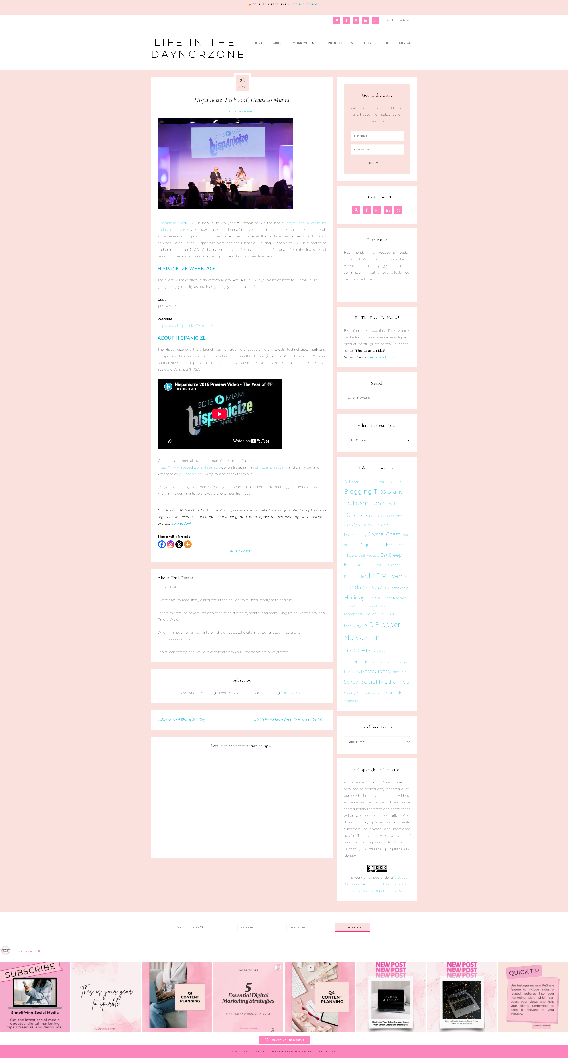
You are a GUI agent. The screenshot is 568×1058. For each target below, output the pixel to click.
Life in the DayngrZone (198, 48)
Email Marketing (387, 565)
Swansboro (375, 693)
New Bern (378, 651)
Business (357, 514)
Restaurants (375, 671)
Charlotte (395, 516)
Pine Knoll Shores (383, 662)
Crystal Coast (383, 534)
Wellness (351, 701)
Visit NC (394, 692)
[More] (188, 544)
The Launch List (381, 357)
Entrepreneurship (241, 111)
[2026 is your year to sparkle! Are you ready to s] (106, 997)
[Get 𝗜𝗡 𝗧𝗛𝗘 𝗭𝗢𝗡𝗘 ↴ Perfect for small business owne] (35, 997)
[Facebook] (162, 544)
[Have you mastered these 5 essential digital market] (248, 997)
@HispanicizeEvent (271, 467)
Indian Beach (353, 606)
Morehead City (357, 614)
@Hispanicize (190, 474)
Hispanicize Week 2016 (177, 223)
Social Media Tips (385, 681)
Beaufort (396, 482)
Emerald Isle (354, 577)
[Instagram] (170, 544)
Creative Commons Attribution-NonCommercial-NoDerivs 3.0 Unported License (377, 884)
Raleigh (401, 662)
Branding (391, 504)
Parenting (357, 661)
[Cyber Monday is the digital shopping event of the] (391, 997)
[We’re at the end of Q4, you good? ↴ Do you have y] (320, 997)
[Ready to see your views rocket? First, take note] (533, 997)
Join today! (181, 523)
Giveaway (397, 587)
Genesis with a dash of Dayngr (315, 1051)
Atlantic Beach (376, 482)
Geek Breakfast (374, 588)
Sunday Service (355, 693)
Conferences (358, 525)
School (352, 682)
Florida (352, 587)
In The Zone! (294, 693)
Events (397, 576)
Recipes (352, 671)
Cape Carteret (379, 516)
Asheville (353, 481)
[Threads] (179, 544)
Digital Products (367, 555)
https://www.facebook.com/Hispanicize (190, 467)
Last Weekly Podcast (377, 606)
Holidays (355, 597)
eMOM (376, 575)
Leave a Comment (242, 550)
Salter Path (399, 672)
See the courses (306, 4)
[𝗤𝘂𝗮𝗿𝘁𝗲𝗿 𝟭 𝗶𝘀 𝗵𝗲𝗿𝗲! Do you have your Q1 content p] (177, 997)
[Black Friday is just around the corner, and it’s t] (462, 997)
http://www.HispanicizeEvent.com (185, 326)
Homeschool (395, 598)
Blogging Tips (365, 491)
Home (375, 598)
